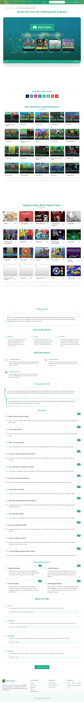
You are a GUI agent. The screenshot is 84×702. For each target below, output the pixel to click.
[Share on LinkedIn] (39, 96)
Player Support (52, 683)
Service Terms (52, 687)
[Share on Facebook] (31, 96)
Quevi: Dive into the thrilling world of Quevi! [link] (25, 8)
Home (15, 1)
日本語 (73, 683)
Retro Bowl (23, 1)
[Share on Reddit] (52, 96)
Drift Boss (30, 1)
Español (79, 683)
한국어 (68, 687)
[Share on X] (27, 96)
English (68, 683)
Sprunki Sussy (25, 401)
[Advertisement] (42, 76)
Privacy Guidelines (53, 685)
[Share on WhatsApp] (44, 96)
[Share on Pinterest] (56, 96)
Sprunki (38, 1)
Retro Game (40, 401)
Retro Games (12, 8)
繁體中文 (79, 685)
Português (69, 685)
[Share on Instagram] (35, 96)
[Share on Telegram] (48, 96)
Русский (74, 685)
